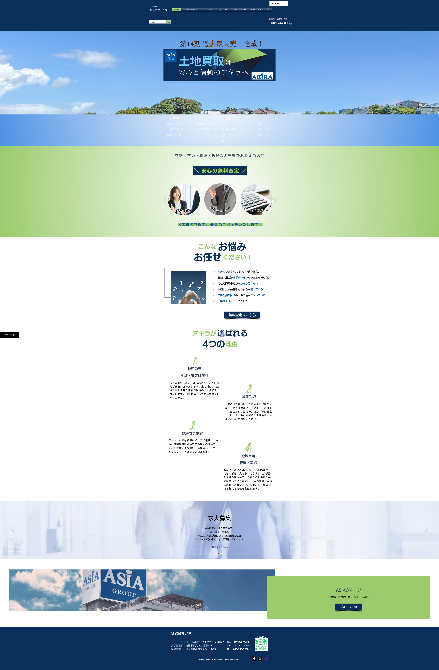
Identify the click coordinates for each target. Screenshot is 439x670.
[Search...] (168, 21)
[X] (260, 659)
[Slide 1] (218, 553)
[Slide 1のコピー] (216, 553)
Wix (237, 659)
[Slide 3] (222, 553)
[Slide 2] (220, 553)
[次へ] (426, 530)
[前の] (12, 530)
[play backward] (165, 199)
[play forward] (275, 199)
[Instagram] (266, 659)
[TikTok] (254, 659)
